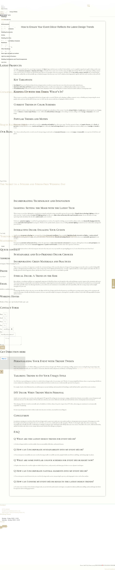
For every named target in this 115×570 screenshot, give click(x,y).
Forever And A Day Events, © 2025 (87, 565)
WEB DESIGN (98, 565)
